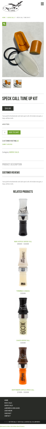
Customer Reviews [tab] (11, 172)
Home (3, 17)
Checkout (7, 413)
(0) (18, 141)
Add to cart (14, 132)
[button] (4, 24)
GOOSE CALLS (11, 17)
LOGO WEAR (8, 411)
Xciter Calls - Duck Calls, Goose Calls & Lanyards (24, 422)
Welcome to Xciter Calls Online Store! (10, 426)
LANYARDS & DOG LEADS (12, 408)
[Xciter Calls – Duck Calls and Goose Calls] (12, 6)
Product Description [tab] (12, 164)
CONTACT (7, 416)
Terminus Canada (23, 291)
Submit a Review (7, 144)
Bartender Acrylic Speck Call (23, 390)
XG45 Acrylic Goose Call (23, 242)
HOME (6, 400)
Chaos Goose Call (23, 340)
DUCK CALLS (8, 403)
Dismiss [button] (22, 426)
